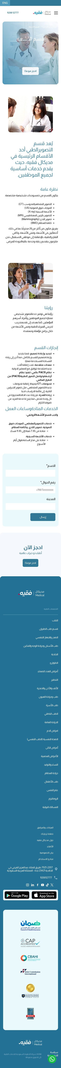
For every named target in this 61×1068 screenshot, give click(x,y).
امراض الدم (52, 730)
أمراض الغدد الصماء (48, 671)
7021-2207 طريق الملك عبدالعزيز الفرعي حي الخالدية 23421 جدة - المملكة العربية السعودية (30, 869)
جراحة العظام (51, 773)
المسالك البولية (50, 807)
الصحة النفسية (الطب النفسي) (42, 739)
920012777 (46, 877)
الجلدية (54, 654)
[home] (42, 13)
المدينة (50, 499)
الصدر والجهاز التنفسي (47, 637)
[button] (55, 13)
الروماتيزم (53, 798)
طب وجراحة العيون (48, 696)
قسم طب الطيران (48, 629)
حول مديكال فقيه (45, 840)
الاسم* (50, 465)
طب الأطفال (51, 781)
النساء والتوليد (51, 764)
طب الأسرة (52, 705)
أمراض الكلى (52, 747)
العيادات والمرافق (45, 827)
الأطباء (50, 846)
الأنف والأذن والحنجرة (47, 688)
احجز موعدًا (30, 71)
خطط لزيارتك (47, 834)
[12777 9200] (13, 15)
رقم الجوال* (47, 482)
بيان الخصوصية (46, 852)
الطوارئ (54, 662)
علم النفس (52, 790)
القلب (55, 620)
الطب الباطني (51, 713)
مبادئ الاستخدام (45, 859)
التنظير (54, 679)
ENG (5, 3)
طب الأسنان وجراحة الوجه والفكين (40, 645)
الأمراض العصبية (49, 756)
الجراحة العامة (51, 722)
